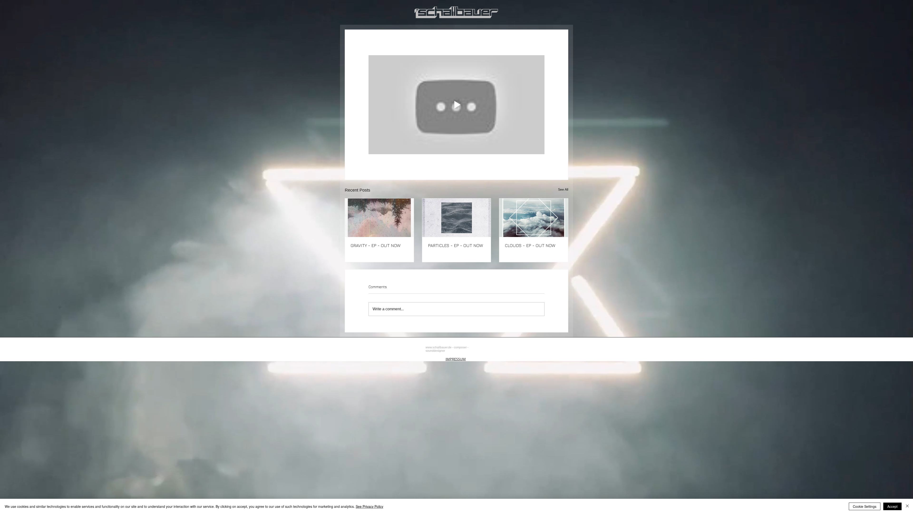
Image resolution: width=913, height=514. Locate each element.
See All (563, 189)
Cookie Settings (864, 506)
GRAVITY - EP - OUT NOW (375, 245)
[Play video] (456, 104)
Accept (892, 506)
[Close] (907, 506)
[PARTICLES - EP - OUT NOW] (456, 217)
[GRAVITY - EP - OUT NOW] (379, 217)
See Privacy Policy (369, 506)
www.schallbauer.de (439, 347)
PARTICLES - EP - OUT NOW (455, 245)
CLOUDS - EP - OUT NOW (530, 245)
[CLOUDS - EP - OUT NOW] (533, 217)
